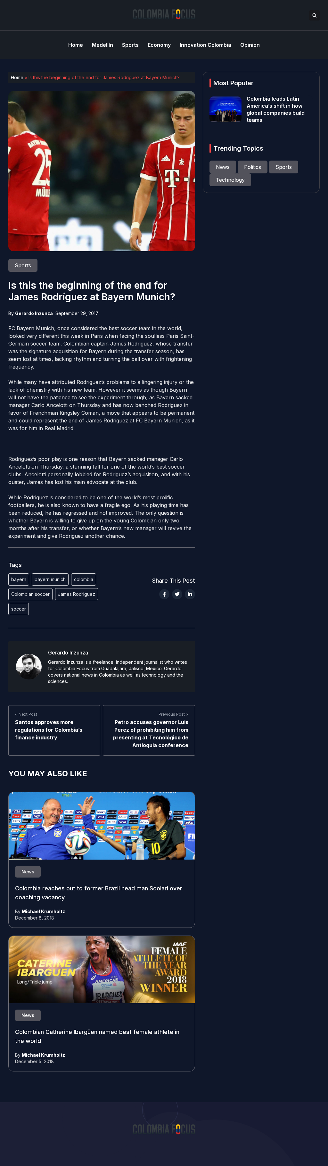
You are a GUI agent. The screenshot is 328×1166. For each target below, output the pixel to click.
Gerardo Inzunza (34, 313)
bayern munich (50, 579)
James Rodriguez (76, 594)
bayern (18, 579)
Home (17, 77)
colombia (83, 579)
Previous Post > (173, 714)
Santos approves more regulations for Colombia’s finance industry (48, 730)
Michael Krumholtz (43, 911)
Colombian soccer (30, 594)
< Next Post (26, 714)
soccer (18, 609)
